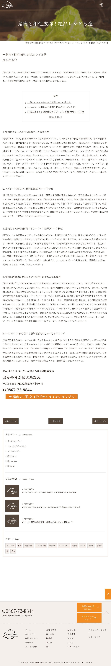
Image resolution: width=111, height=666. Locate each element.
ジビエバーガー (14, 451)
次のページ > (100, 421)
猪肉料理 (11, 466)
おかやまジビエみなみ (16, 446)
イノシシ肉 (10, 546)
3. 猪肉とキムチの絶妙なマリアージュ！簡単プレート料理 (55, 111)
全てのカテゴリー (14, 441)
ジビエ (82, 546)
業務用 (99, 546)
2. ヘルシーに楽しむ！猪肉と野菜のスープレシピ (51, 106)
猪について (12, 456)
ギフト (91, 546)
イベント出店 (41, 546)
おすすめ (52, 546)
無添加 (74, 546)
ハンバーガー (64, 546)
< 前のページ (11, 421)
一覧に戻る (55, 421)
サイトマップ (94, 637)
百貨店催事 (29, 546)
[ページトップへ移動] (106, 612)
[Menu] (107, 5)
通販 (19, 546)
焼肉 (13, 551)
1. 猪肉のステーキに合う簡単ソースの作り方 (49, 102)
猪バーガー (12, 461)
